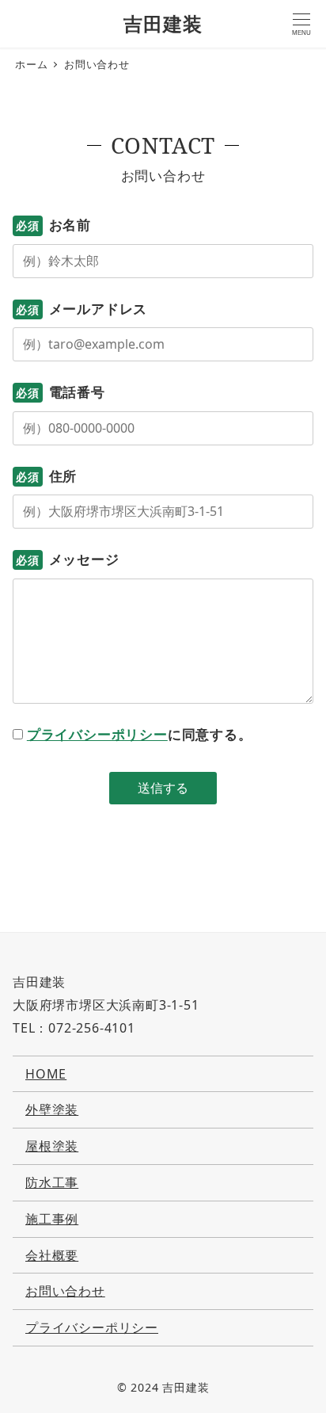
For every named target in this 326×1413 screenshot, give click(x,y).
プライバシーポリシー (97, 734)
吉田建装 (162, 23)
